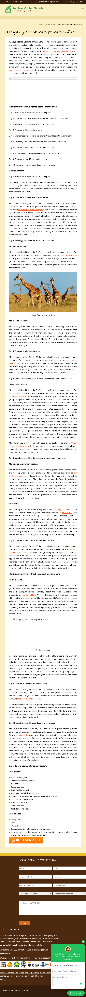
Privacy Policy (45, 973)
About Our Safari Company (11, 973)
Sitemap (39, 976)
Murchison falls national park (30, 209)
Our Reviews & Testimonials (22, 976)
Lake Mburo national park (29, 699)
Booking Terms (31, 973)
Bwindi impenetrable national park (57, 51)
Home (41, 24)
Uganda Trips (49, 24)
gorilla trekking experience (21, 70)
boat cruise (67, 512)
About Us (79, 2)
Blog (72, 2)
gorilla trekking (29, 595)
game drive (24, 735)
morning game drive (68, 255)
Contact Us (4, 976)
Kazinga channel (63, 509)
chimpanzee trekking (21, 396)
